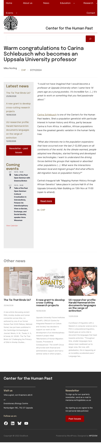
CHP (23, 70)
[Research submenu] (96, 3)
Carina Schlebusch (47, 114)
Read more (46, 201)
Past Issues (75, 418)
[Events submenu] (16, 13)
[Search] (90, 38)
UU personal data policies (77, 411)
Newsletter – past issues (18, 150)
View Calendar (12, 225)
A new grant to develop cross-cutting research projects (18, 107)
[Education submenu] (74, 3)
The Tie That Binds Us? (18, 92)
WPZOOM (93, 435)
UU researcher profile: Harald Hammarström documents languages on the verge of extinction (17, 130)
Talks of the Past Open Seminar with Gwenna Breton (22, 178)
